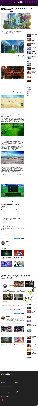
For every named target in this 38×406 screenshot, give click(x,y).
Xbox (7, 306)
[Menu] (1, 5)
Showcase (22, 305)
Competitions (24, 5)
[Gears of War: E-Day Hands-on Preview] (29, 44)
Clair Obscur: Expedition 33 (5, 305)
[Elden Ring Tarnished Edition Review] (6, 253)
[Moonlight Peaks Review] (6, 264)
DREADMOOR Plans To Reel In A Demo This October (6, 344)
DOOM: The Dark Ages (17, 305)
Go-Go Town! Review (16, 267)
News (13, 5)
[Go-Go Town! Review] (19, 264)
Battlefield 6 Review (33, 63)
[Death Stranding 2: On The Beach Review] (29, 72)
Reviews (10, 5)
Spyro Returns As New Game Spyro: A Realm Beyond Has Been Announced (19, 344)
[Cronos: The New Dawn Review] (29, 68)
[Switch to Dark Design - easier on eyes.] (35, 5)
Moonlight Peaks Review (4, 267)
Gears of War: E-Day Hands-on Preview (33, 44)
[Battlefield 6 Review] (29, 64)
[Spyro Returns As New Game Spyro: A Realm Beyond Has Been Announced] (19, 340)
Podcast (19, 5)
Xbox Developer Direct (12, 306)
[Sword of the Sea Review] (29, 77)
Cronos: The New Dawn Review (33, 68)
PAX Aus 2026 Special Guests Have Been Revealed (18, 333)
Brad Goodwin (3, 278)
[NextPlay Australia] (19, 2)
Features (16, 5)
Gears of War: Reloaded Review (33, 80)
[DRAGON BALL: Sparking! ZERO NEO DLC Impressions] (19, 253)
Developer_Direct (11, 305)
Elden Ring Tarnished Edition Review (6, 257)
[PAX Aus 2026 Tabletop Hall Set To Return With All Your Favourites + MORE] (29, 52)
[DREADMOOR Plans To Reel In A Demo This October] (6, 340)
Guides (28, 5)
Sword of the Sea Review (33, 76)
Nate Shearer (3, 11)
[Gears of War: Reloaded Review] (29, 81)
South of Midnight (4, 306)
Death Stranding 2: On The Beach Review (33, 72)
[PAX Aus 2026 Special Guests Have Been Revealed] (19, 329)
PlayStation (11, 11)
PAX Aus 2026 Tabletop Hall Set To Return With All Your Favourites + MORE (34, 52)
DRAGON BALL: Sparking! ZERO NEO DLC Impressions (19, 258)
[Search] (36, 5)
